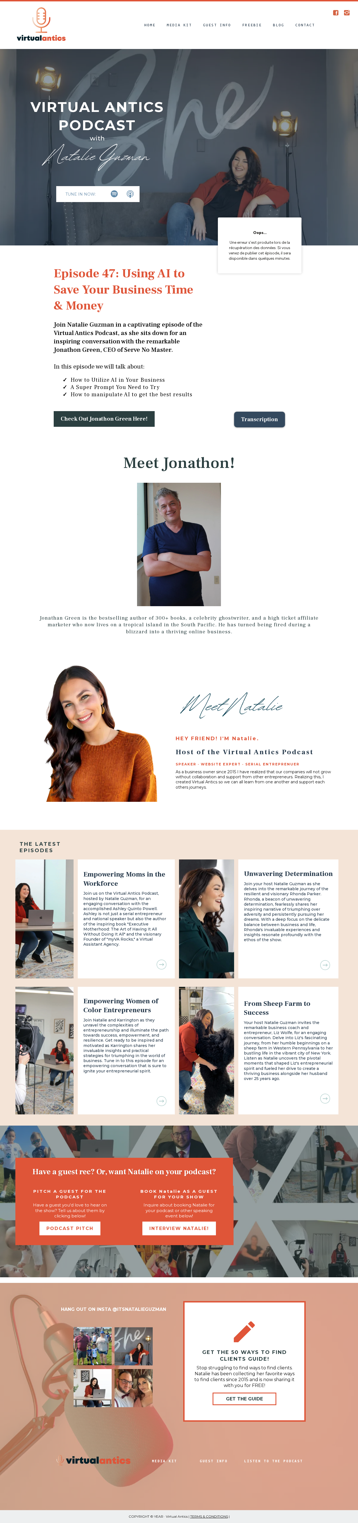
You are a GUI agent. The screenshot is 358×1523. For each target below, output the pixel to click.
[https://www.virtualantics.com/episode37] (288, 965)
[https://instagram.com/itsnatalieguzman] (347, 12)
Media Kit (179, 25)
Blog (278, 25)
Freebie (252, 25)
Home (150, 25)
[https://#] (336, 12)
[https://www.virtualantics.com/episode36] (126, 964)
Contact (305, 25)
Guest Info (217, 25)
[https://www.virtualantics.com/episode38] (126, 1101)
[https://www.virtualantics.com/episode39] (288, 1098)
